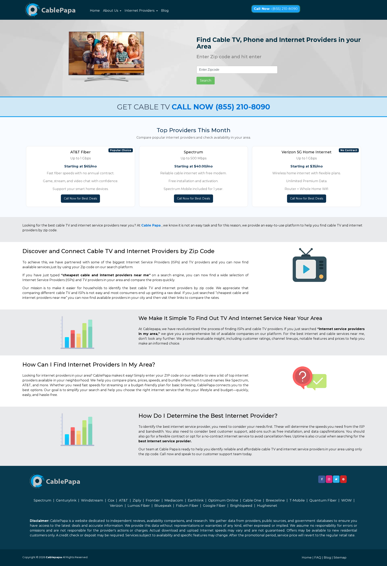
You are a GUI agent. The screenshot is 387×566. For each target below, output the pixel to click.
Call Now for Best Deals (80, 198)
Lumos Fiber (139, 506)
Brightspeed (241, 506)
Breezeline (275, 500)
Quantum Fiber (323, 500)
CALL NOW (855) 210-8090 (221, 106)
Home (95, 10)
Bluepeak (162, 506)
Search (205, 80)
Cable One (252, 500)
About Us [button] (111, 10)
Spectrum (42, 500)
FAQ (317, 557)
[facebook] (321, 479)
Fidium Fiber (187, 506)
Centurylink (66, 500)
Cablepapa (54, 557)
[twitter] (336, 479)
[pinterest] (343, 479)
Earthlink (196, 500)
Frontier (153, 500)
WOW (346, 500)
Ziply (137, 500)
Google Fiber (214, 506)
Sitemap (340, 557)
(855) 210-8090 (275, 9)
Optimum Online (223, 500)
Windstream (92, 500)
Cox (111, 500)
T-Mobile (297, 500)
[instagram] (329, 479)
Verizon (116, 506)
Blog (165, 10)
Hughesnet (267, 506)
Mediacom (173, 500)
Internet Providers (140, 10)
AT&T (123, 500)
